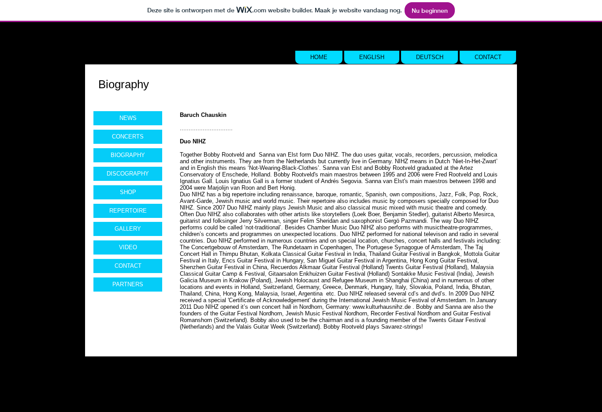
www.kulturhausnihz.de (382, 306)
